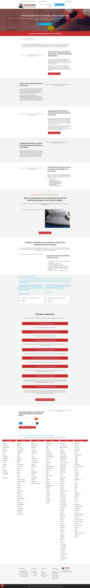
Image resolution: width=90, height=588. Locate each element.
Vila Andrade (62, 542)
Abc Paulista (77, 443)
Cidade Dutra (62, 470)
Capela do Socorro (63, 456)
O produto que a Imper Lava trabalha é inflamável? (47, 349)
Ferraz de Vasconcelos (79, 466)
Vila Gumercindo (63, 548)
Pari (3, 468)
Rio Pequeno (19, 496)
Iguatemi (47, 460)
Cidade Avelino (63, 468)
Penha (47, 477)
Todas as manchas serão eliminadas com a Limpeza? (47, 386)
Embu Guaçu (77, 464)
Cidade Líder (48, 451)
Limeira (76, 487)
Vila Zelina (48, 502)
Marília (76, 489)
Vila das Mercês (63, 546)
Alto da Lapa (19, 447)
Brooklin (61, 449)
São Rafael (62, 536)
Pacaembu (5, 466)
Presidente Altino (20, 491)
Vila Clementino (63, 544)
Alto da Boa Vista (63, 445)
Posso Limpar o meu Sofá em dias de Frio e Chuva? (47, 366)
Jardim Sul (62, 508)
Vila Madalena (19, 510)
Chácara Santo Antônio (64, 462)
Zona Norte (38, 440)
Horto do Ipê (62, 481)
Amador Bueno (20, 451)
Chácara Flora (62, 460)
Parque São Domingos (21, 481)
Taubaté (76, 531)
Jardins (4, 462)
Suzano (76, 529)
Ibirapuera (62, 483)
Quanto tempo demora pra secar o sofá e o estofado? (47, 340)
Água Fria (33, 443)
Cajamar (76, 456)
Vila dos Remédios (20, 504)
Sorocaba (76, 527)
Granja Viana (19, 466)
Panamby (62, 521)
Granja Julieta (62, 477)
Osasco (18, 477)
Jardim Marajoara (63, 502)
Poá (75, 502)
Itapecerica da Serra (64, 491)
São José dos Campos (79, 521)
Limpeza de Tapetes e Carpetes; (55, 183)
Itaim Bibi (62, 489)
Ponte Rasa (48, 479)
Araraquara (77, 451)
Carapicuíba (19, 458)
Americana (77, 447)
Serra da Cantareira (78, 525)
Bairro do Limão (34, 445)
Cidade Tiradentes (49, 454)
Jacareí (76, 483)
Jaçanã (32, 456)
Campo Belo (62, 451)
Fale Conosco (50, 6)
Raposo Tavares (20, 494)
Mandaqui (33, 464)
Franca (76, 468)
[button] (19, 218)
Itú (75, 481)
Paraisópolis (62, 525)
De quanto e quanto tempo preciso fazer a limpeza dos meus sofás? (47, 331)
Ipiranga (61, 487)
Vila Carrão (48, 491)
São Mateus (48, 483)
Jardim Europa (63, 498)
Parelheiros (62, 527)
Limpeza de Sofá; (52, 179)
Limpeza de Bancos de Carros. (55, 185)
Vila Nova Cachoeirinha (35, 483)
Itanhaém (76, 477)
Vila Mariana (62, 550)
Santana (32, 470)
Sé (3, 475)
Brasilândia (33, 447)
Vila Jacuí (47, 496)
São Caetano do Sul (78, 515)
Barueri (18, 454)
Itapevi (18, 468)
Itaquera (47, 464)
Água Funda (62, 443)
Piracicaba (76, 500)
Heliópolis (62, 479)
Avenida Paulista (6, 447)
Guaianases (48, 458)
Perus (32, 468)
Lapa (18, 475)
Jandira (18, 472)
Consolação (5, 458)
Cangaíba (47, 449)
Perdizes (18, 483)
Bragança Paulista (78, 454)
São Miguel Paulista (49, 485)
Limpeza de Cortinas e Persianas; (55, 182)
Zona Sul (66, 440)
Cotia (18, 462)
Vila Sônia (62, 559)
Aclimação (5, 443)
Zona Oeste (23, 440)
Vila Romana (19, 512)
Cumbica (76, 460)
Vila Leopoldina (20, 508)
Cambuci (4, 454)
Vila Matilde (48, 498)
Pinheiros (19, 485)
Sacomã (61, 533)
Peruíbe (76, 498)
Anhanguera (5, 445)
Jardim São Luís (63, 506)
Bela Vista (4, 449)
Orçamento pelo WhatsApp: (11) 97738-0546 (45, 33)
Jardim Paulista (63, 504)
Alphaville (19, 445)
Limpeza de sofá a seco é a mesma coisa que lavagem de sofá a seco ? (47, 358)
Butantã (18, 456)
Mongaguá (76, 494)
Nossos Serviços (48, 4)
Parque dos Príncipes (21, 479)
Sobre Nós (42, 4)
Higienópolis (5, 460)
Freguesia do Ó (34, 451)
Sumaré (18, 500)
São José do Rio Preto (79, 519)
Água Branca (19, 443)
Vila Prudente (48, 500)
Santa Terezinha (34, 472)
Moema (61, 517)
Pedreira (61, 529)
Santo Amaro (62, 538)
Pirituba (18, 487)
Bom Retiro (5, 451)
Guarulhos (76, 472)
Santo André (77, 510)
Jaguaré (18, 470)
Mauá (76, 491)
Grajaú (61, 475)
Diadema (76, 462)
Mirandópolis (62, 515)
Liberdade (4, 464)
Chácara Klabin (63, 464)
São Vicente (77, 523)
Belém (47, 447)
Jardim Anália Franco (50, 466)
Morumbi (62, 519)
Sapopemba (48, 487)
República (4, 470)
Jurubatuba (62, 510)
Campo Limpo (62, 454)
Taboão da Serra (20, 502)
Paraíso (61, 523)
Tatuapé (47, 489)
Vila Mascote (62, 552)
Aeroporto (76, 445)
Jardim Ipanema (63, 500)
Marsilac (61, 512)
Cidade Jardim (63, 472)
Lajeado (47, 472)
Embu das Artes (20, 464)
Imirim (32, 454)
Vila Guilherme (34, 477)
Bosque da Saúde (63, 447)
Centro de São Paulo (9, 440)
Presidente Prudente (78, 506)
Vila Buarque (5, 477)
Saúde (61, 540)
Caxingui (18, 460)
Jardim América (63, 494)
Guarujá (76, 470)
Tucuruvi (33, 475)
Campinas (76, 458)
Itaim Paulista (48, 462)
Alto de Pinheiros (20, 449)
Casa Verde (33, 449)
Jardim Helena (48, 470)
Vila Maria (33, 479)
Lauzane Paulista (34, 462)
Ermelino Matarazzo (49, 456)
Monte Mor (77, 496)
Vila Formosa (48, 494)
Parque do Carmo (49, 475)
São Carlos (77, 517)
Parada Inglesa (34, 466)
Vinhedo (76, 536)
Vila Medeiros (34, 481)
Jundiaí (76, 485)
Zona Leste (52, 440)
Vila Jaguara (19, 506)
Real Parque (62, 531)
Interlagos (62, 485)
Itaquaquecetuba (78, 479)
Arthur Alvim (48, 445)
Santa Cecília (5, 472)
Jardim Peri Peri (34, 458)
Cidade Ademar (63, 466)
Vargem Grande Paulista (79, 533)
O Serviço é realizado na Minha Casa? (46, 323)
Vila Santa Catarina (63, 557)
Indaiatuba (76, 475)
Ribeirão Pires (77, 508)
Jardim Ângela (63, 496)
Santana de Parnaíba (21, 498)
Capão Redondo (63, 458)
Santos (76, 512)
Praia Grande (77, 504)
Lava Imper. (53, 250)
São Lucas (48, 481)
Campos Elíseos (6, 456)
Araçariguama (77, 449)
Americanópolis (49, 443)
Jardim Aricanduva (49, 468)
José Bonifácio (34, 460)
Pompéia (18, 489)
